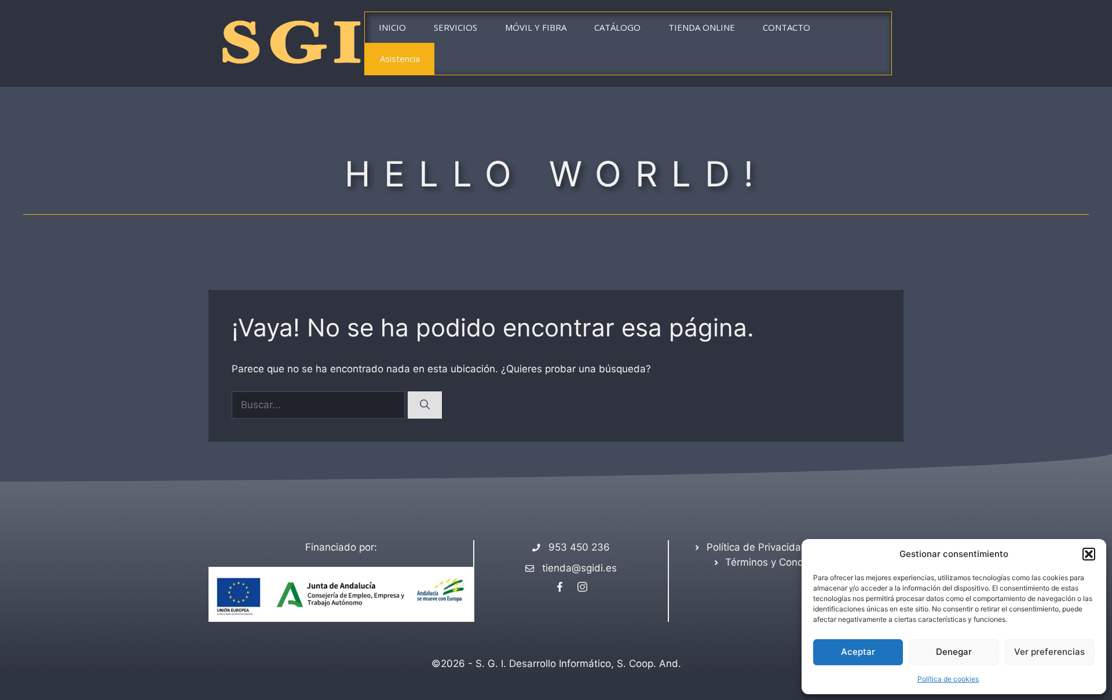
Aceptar (858, 651)
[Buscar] (425, 405)
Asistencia (400, 58)
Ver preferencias (1049, 651)
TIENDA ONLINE (701, 27)
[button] (1089, 554)
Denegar (954, 651)
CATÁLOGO (617, 27)
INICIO (392, 27)
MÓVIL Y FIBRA (535, 27)
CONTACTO (786, 27)
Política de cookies (948, 679)
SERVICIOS (455, 27)
